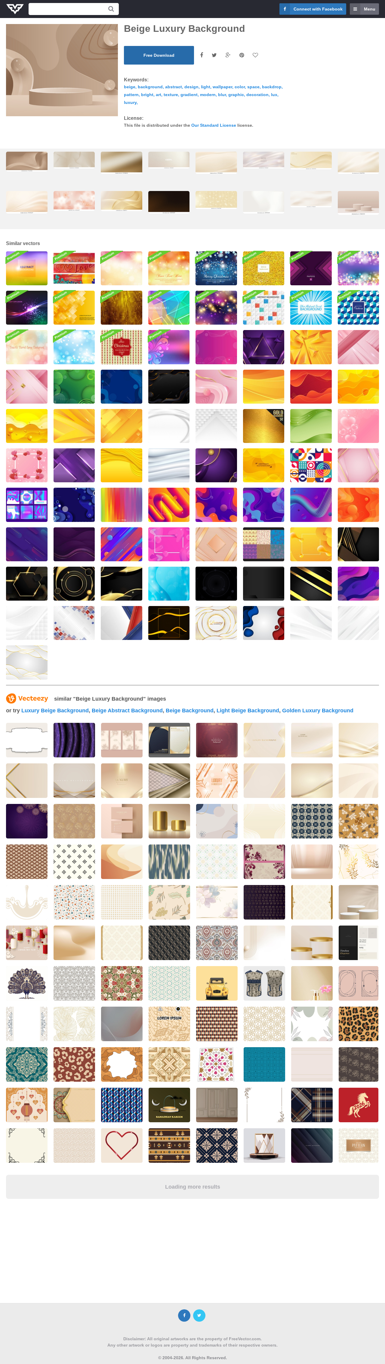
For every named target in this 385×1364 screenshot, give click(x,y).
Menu (369, 9)
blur (222, 94)
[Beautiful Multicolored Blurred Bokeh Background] (27, 347)
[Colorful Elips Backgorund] (27, 544)
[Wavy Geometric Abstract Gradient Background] (264, 505)
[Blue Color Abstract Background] (74, 505)
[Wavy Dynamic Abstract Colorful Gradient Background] (216, 505)
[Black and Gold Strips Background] (358, 544)
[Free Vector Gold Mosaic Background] (121, 308)
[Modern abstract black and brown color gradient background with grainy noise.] (169, 202)
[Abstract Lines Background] (169, 308)
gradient (189, 94)
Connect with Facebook (318, 9)
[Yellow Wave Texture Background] (121, 465)
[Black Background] (264, 584)
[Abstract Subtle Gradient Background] (169, 465)
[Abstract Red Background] (311, 387)
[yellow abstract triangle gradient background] (311, 347)
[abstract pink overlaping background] (358, 347)
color (240, 86)
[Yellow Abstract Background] (358, 387)
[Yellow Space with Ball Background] (27, 426)
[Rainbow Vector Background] (121, 505)
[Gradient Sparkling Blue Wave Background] (169, 584)
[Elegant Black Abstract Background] (169, 387)
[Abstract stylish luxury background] (217, 740)
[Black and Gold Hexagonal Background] (27, 584)
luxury (130, 102)
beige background (190, 711)
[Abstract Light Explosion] (27, 308)
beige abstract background (127, 711)
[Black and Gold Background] (169, 623)
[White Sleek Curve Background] (169, 426)
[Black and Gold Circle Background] (74, 584)
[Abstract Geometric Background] (264, 308)
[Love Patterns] (264, 544)
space (253, 86)
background (150, 86)
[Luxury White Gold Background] (216, 623)
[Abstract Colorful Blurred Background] (27, 268)
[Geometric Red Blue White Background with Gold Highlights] (121, 623)
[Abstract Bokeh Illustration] (216, 308)
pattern (131, 94)
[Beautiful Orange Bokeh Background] (169, 268)
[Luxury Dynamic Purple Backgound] (74, 544)
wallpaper (222, 86)
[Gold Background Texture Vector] (264, 426)
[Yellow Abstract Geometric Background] (121, 426)
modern (208, 94)
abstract (173, 86)
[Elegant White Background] (311, 623)
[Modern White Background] (358, 623)
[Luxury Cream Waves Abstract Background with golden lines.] (311, 160)
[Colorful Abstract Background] (121, 268)
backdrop (272, 86)
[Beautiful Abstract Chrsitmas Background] (216, 268)
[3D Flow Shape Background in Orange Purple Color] (169, 505)
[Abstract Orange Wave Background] (264, 387)
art (158, 94)
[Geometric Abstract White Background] (216, 426)
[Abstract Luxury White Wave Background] (27, 662)
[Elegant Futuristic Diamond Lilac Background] (74, 465)
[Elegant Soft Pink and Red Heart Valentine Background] (27, 465)
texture (171, 94)
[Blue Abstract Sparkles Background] (74, 347)
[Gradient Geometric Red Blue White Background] (74, 623)
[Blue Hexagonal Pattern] (358, 308)
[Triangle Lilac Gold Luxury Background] (264, 347)
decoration (257, 94)
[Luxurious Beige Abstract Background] (216, 544)
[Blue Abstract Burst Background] (311, 308)
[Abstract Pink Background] (216, 387)
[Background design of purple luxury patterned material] (74, 740)
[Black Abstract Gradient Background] (311, 584)
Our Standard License (213, 125)
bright (147, 94)
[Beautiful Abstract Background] (74, 308)
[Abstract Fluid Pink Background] (169, 544)
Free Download (158, 55)
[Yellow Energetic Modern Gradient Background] (264, 465)
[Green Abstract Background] (74, 387)
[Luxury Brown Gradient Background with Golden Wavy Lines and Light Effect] (27, 161)
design (191, 86)
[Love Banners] (74, 268)
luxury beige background (55, 711)
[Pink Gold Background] (27, 387)
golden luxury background (317, 711)
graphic (236, 94)
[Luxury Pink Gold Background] (358, 465)
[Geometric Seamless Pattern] (311, 465)
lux (274, 94)
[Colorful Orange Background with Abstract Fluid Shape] (358, 505)
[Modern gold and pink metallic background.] (169, 780)
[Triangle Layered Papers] (311, 268)
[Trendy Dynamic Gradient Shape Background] (311, 505)
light (205, 86)
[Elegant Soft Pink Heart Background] (358, 426)
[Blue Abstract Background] (121, 387)
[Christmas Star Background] (121, 347)
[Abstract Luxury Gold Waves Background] (121, 201)
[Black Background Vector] (216, 584)
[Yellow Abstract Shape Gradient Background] (311, 544)
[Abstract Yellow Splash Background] (74, 426)
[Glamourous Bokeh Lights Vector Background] (358, 268)
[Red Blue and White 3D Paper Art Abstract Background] (264, 623)
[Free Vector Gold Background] (264, 268)
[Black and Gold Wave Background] (121, 584)
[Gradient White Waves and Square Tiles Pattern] (27, 623)
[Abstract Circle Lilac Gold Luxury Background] (216, 465)
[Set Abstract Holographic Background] (27, 505)
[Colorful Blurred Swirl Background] (169, 347)
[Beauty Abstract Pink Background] (216, 347)
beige (129, 86)
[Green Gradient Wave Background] (311, 426)
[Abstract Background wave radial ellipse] (358, 584)
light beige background (248, 711)
